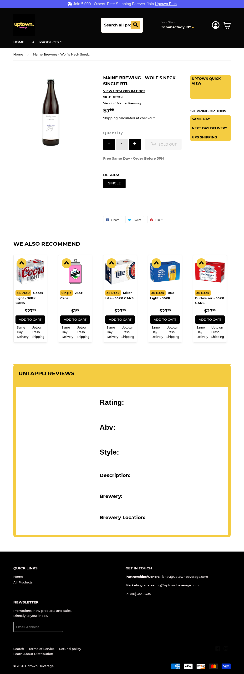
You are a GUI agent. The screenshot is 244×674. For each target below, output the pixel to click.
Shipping (110, 118)
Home (18, 42)
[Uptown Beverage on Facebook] (217, 649)
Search (18, 649)
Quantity (113, 133)
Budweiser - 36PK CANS (209, 298)
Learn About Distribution (33, 654)
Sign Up (72, 627)
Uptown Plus (166, 4)
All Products (46, 42)
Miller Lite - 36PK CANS (119, 295)
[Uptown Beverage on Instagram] (226, 649)
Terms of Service (42, 649)
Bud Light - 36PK (162, 295)
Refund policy (70, 649)
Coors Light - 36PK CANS (29, 298)
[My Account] (215, 25)
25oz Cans (71, 295)
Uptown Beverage (39, 666)
